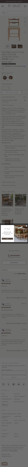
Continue (7, 238)
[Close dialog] (26, 225)
